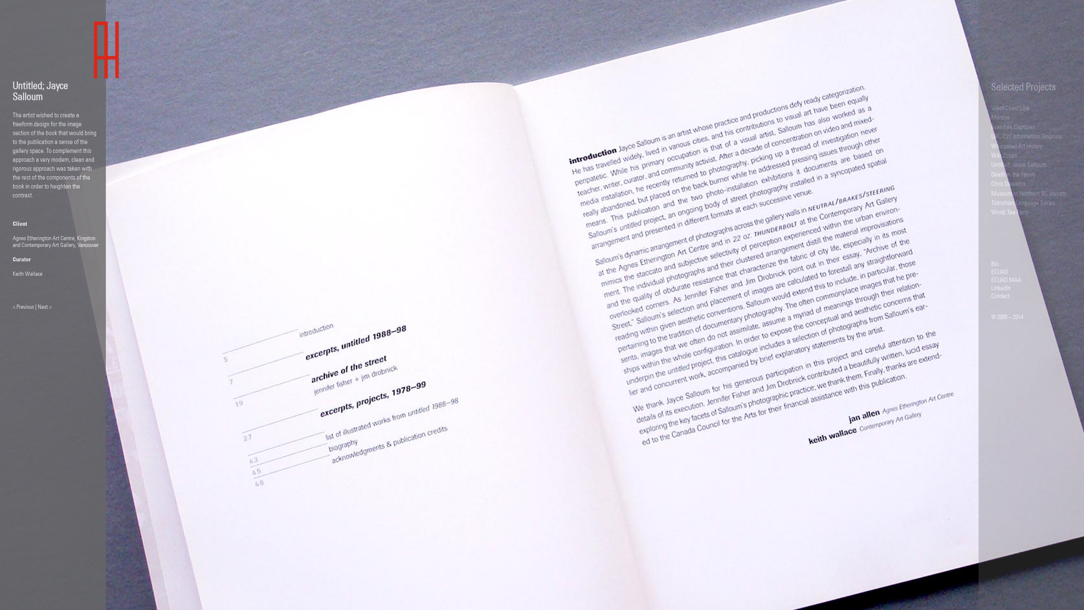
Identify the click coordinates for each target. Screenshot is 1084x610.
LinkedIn (1001, 288)
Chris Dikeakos (1008, 184)
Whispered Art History (1017, 146)
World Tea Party (1010, 212)
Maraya (1000, 117)
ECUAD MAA (1006, 280)
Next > (44, 307)
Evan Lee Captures (1013, 127)
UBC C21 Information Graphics (1026, 136)
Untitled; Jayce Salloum (1018, 165)
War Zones (1004, 155)
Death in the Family (1013, 175)
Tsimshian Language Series (1023, 203)
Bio (995, 264)
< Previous (24, 307)
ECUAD (999, 272)
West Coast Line (1010, 108)
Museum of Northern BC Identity (1029, 194)
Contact (1000, 296)
